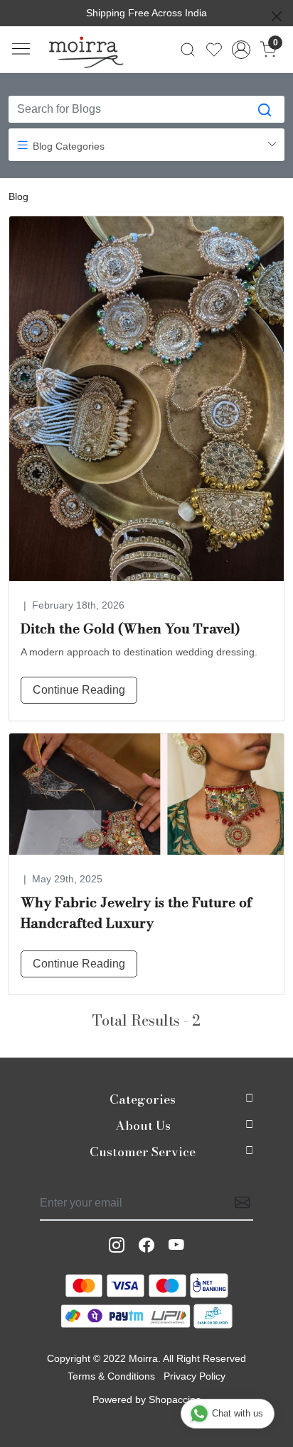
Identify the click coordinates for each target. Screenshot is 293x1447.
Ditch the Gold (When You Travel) (130, 629)
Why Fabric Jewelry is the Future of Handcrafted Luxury (136, 912)
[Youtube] (176, 1245)
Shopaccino (175, 1399)
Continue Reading (79, 690)
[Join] (238, 1203)
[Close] (276, 16)
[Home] (86, 49)
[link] (188, 49)
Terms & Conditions (111, 1376)
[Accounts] (241, 49)
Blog (18, 196)
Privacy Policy (194, 1376)
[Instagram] (116, 1245)
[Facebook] (146, 1245)
